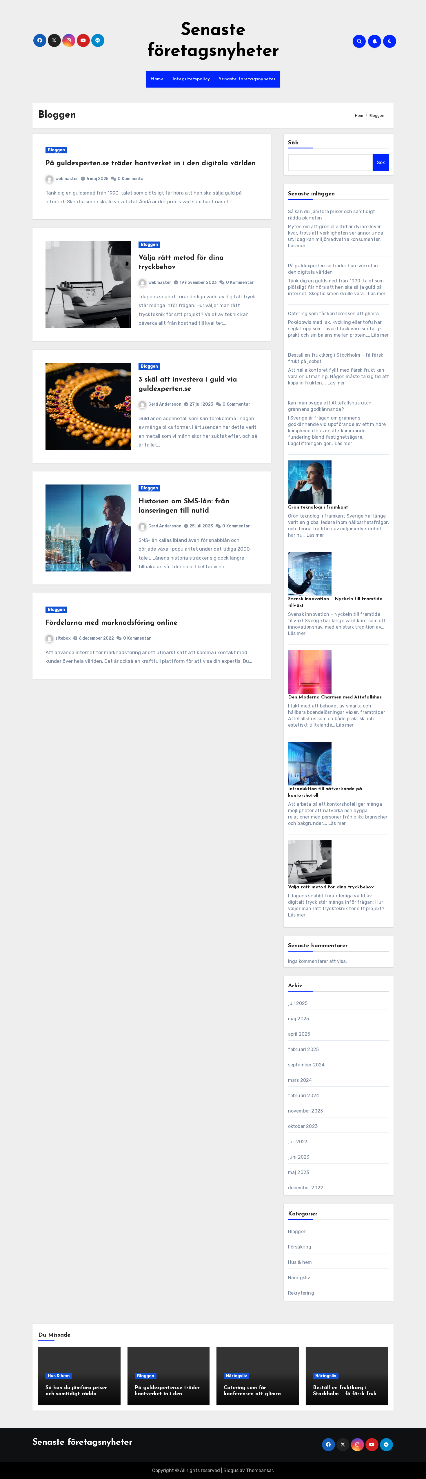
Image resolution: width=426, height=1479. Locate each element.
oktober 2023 (303, 1126)
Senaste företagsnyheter (247, 79)
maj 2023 (298, 1172)
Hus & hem (300, 1262)
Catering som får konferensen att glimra (333, 313)
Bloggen (56, 150)
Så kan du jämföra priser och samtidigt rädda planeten (76, 1394)
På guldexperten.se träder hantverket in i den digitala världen (150, 163)
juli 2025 (298, 1003)
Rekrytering (301, 1293)
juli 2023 (298, 1141)
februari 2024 (303, 1095)
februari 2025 (303, 1049)
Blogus (231, 1470)
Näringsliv (299, 1277)
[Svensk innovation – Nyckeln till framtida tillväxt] (310, 574)
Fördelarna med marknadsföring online (111, 623)
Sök (293, 143)
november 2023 (305, 1111)
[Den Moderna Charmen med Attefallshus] (310, 672)
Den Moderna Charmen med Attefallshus (335, 697)
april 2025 (299, 1034)
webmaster (66, 178)
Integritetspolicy (191, 79)
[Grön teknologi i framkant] (310, 482)
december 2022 (305, 1188)
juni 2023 (299, 1157)
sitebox (63, 638)
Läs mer (296, 245)
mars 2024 (300, 1080)
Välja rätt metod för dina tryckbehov (331, 887)
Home (157, 79)
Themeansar (259, 1470)
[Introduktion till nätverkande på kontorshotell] (310, 763)
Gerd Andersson (164, 404)
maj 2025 (298, 1018)
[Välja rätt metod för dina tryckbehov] (310, 862)
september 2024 (306, 1065)
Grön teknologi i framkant (318, 507)
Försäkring (300, 1247)
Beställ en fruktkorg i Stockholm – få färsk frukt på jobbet (346, 1394)
